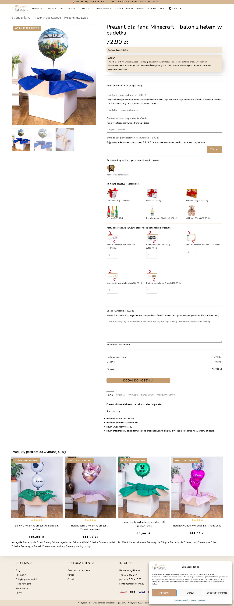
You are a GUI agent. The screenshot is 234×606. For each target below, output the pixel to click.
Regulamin (21, 574)
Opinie (19, 592)
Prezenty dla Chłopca (158, 542)
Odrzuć (190, 592)
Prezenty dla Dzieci (76, 18)
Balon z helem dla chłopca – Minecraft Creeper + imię (144, 524)
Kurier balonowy (137, 542)
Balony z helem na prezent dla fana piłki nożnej (37, 527)
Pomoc (70, 574)
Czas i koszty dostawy (78, 570)
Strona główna (21, 18)
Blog (18, 570)
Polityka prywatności (26, 579)
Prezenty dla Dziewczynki (183, 542)
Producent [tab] (147, 395)
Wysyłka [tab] (133, 395)
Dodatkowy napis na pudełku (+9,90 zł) (127, 118)
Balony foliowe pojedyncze (57, 542)
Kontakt (71, 579)
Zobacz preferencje (217, 592)
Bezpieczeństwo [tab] (166, 395)
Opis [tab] (110, 395)
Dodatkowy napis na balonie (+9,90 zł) (126, 95)
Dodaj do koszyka (138, 380)
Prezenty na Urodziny (53, 546)
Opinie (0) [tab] (120, 395)
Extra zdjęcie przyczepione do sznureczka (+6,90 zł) (133, 137)
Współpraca (22, 588)
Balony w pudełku (108, 542)
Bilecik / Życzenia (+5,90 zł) (120, 310)
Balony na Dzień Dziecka (85, 542)
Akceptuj (164, 592)
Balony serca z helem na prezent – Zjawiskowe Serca (90, 527)
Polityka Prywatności (181, 600)
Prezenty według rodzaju (78, 546)
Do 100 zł (123, 542)
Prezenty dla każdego (47, 18)
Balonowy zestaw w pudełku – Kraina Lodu (197, 525)
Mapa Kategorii (23, 583)
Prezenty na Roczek (31, 546)
